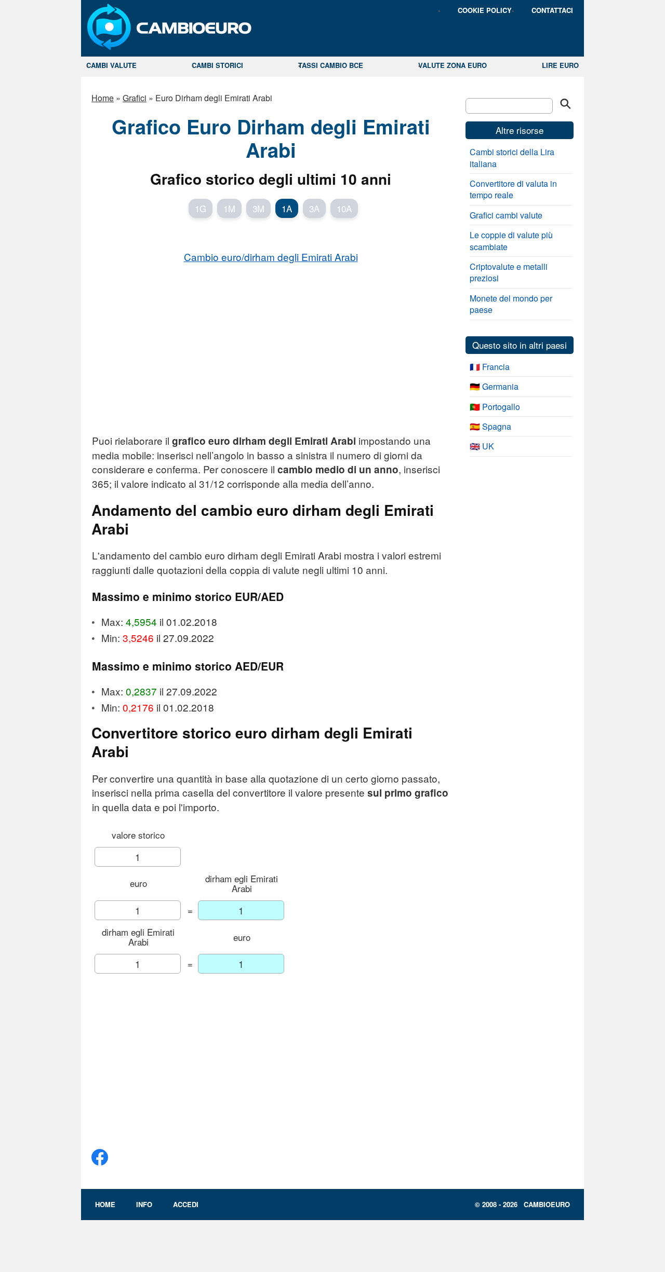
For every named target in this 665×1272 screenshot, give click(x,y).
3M (258, 208)
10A (344, 208)
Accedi (185, 1204)
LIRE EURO (560, 65)
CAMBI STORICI (217, 65)
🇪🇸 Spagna (490, 426)
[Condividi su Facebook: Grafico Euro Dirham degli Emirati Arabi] (99, 1161)
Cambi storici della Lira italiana (512, 157)
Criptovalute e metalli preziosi (509, 272)
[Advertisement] (270, 348)
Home (102, 98)
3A (314, 208)
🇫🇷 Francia (490, 367)
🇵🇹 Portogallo (495, 407)
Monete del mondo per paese (511, 304)
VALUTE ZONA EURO (452, 65)
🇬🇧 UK (482, 446)
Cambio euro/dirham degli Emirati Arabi (271, 257)
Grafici (135, 98)
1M (229, 208)
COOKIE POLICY (485, 10)
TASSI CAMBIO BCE (330, 65)
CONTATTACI (552, 10)
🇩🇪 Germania (494, 386)
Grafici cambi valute (506, 215)
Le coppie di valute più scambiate (511, 240)
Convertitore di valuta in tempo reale (513, 189)
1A (287, 208)
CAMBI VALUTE (111, 65)
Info (144, 1204)
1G (200, 208)
